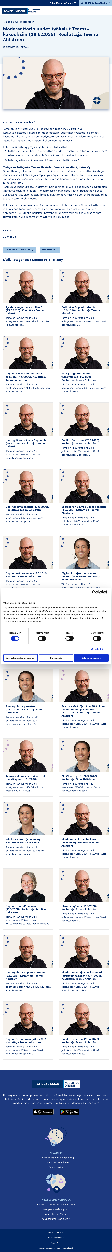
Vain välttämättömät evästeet (20, 658)
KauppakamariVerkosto (55, 1218)
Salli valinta (56, 658)
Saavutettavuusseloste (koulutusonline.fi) (56, 1248)
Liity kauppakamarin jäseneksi (55, 1157)
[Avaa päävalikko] (108, 10)
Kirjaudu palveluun (95, 3)
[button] (20, 248)
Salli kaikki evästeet (91, 658)
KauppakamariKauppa (55, 1209)
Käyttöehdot (56, 1243)
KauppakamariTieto (55, 1214)
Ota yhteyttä (50, 249)
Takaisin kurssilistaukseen (19, 21)
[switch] (42, 638)
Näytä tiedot (97, 649)
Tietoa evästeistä (55, 1238)
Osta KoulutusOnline (18, 249)
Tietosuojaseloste (55, 1232)
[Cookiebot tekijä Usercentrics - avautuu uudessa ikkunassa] (96, 592)
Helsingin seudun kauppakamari (55, 1204)
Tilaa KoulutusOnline (62, 3)
